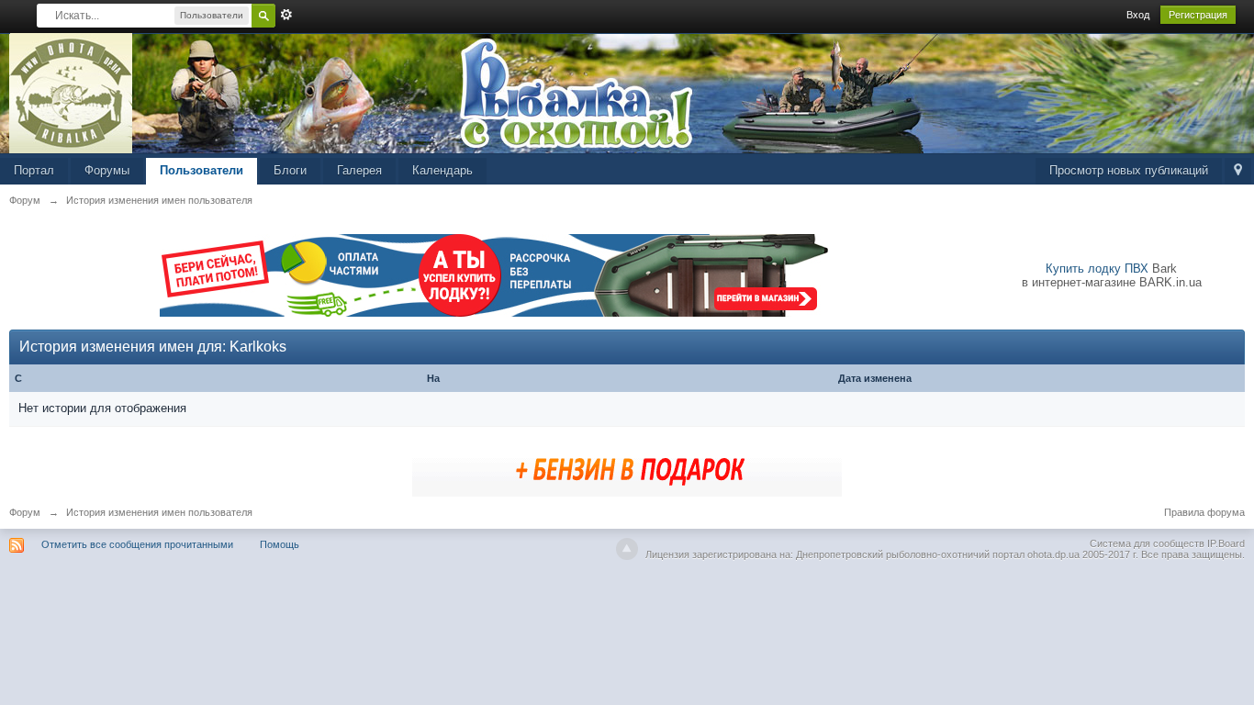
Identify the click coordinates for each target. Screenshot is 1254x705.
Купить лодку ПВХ (1097, 268)
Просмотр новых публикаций (1128, 170)
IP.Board (1226, 543)
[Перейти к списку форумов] (71, 92)
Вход (1137, 14)
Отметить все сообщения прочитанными (137, 544)
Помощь (279, 544)
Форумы (106, 170)
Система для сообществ (1147, 543)
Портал (34, 170)
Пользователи (201, 170)
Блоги (290, 170)
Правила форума (1204, 512)
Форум (24, 512)
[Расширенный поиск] (286, 14)
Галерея (359, 170)
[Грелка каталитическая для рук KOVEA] (627, 468)
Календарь (442, 170)
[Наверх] (627, 549)
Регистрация (1198, 14)
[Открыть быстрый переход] (1238, 171)
